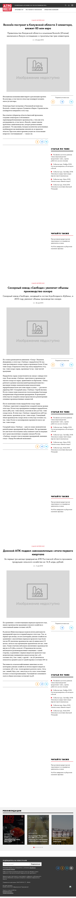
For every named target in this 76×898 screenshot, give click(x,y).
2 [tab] (36, 847)
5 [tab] (42, 847)
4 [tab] (40, 847)
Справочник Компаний (51, 9)
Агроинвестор (19, 9)
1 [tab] (33, 847)
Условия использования (8, 893)
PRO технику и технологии (34, 9)
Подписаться (35, 864)
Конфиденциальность (7, 891)
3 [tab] (38, 847)
